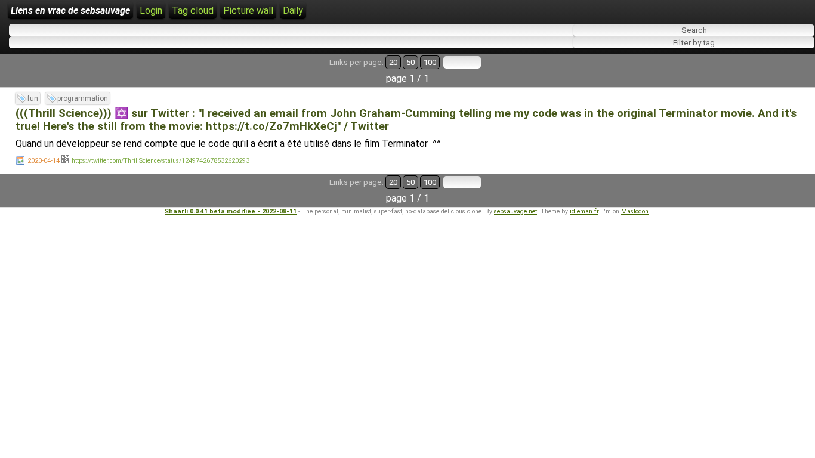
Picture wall (248, 10)
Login (151, 10)
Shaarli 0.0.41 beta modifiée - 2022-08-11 (231, 211)
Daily (293, 10)
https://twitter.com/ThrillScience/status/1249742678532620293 (160, 161)
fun (32, 98)
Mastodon (635, 211)
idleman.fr (584, 211)
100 (430, 62)
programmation (82, 98)
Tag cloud (193, 10)
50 (410, 62)
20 (393, 62)
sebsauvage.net (515, 211)
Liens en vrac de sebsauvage (70, 10)
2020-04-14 (43, 161)
